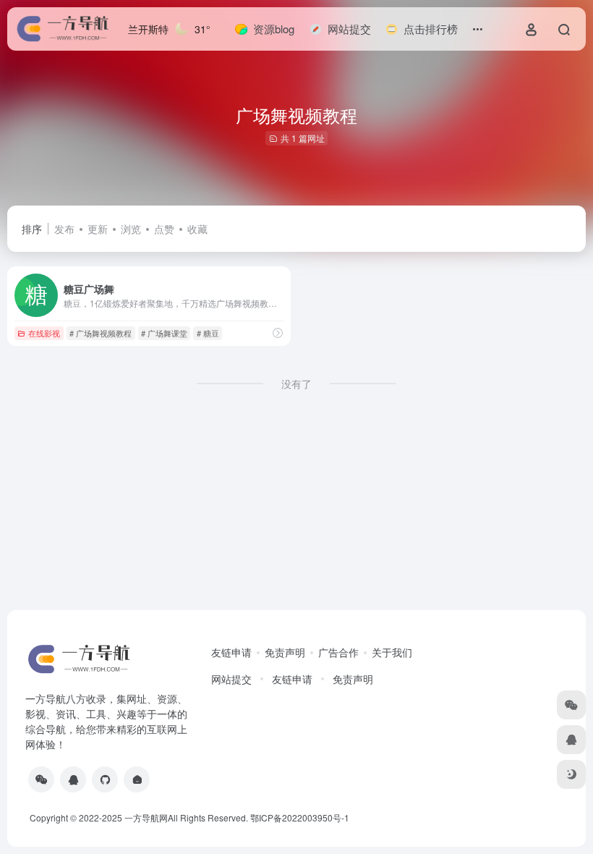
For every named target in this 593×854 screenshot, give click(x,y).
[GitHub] (105, 779)
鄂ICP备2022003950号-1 (299, 817)
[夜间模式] (571, 774)
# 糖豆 (208, 333)
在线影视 (44, 333)
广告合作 (338, 652)
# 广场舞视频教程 (100, 333)
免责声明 (285, 652)
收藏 (197, 228)
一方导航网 (146, 817)
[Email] (137, 779)
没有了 (296, 383)
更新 (98, 228)
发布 (64, 228)
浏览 (131, 228)
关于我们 (392, 652)
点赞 (164, 228)
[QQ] (73, 779)
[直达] (277, 332)
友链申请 (231, 652)
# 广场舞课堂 (164, 333)
